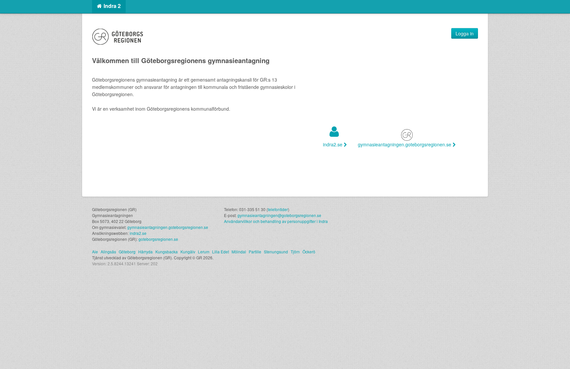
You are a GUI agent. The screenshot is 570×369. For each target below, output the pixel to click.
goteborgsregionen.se (158, 239)
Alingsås (108, 251)
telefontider (278, 209)
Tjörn (295, 251)
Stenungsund (276, 251)
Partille (255, 251)
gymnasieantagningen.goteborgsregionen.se (405, 144)
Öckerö (308, 251)
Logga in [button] (465, 33)
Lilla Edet (220, 251)
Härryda (145, 251)
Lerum (203, 251)
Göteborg (127, 251)
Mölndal (239, 251)
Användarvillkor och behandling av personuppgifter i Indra (276, 221)
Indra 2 (112, 6)
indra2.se (333, 144)
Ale (95, 251)
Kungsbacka (166, 251)
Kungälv (187, 251)
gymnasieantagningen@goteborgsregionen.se (279, 215)
